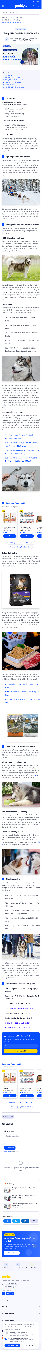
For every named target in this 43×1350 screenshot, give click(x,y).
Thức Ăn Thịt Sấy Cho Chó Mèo (20, 547)
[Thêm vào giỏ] (9, 536)
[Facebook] (3, 1293)
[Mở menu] (3, 6)
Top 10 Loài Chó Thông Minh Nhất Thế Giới (19, 1008)
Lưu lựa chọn (29, 1345)
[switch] (6, 1333)
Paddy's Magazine (16, 17)
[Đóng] (36, 1324)
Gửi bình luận (10, 1147)
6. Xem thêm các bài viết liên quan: (13, 87)
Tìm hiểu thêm (10, 1253)
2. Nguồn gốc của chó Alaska (12, 77)
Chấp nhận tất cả (12, 1345)
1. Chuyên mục (7, 75)
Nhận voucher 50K (20, 1051)
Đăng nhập (7, 1151)
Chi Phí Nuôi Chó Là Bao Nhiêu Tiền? (17, 1028)
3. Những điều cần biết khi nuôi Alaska (14, 80)
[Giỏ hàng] (38, 6)
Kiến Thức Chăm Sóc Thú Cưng (11, 20)
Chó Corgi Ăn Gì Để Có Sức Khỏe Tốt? (17, 1023)
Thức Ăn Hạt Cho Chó (14, 543)
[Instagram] (8, 1293)
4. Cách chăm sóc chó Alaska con (13, 82)
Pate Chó (29, 543)
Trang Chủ (5, 17)
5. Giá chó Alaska (8, 85)
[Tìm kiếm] (38, 12)
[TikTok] (12, 1293)
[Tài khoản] (35, 6)
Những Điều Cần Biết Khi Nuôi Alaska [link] (13, 22)
